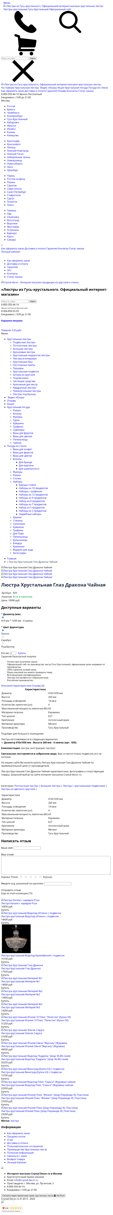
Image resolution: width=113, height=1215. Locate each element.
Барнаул (12, 233)
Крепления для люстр (25, 384)
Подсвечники (20, 378)
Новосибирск (15, 163)
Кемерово (13, 135)
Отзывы (62, 90)
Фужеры (17, 416)
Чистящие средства (24, 381)
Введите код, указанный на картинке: (22, 883)
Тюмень (11, 210)
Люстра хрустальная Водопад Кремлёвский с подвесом (32, 955)
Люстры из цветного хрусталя (18, 789)
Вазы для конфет (22, 449)
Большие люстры (23, 348)
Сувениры (18, 429)
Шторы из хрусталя (24, 374)
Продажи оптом (16, 1136)
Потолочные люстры (25, 345)
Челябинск (13, 112)
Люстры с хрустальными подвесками (84, 785)
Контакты (72, 90)
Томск (10, 205)
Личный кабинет (10, 251)
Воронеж (12, 223)
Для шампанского (29, 468)
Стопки (17, 478)
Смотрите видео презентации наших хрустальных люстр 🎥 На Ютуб (33, 1196)
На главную (7, 87)
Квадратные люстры (24, 387)
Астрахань (13, 230)
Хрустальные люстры (27, 87)
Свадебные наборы (30, 514)
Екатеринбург (15, 116)
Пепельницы (20, 439)
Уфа (9, 213)
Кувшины (18, 423)
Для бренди (25, 462)
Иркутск (11, 125)
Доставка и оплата (35, 90)
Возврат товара (16, 1159)
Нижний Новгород (17, 150)
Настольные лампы (24, 365)
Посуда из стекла (98, 87)
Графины (18, 426)
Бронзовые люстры (24, 352)
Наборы (17, 481)
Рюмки (17, 410)
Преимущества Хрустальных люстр (27, 1149)
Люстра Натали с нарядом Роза (19, 903)
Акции (61, 87)
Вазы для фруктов (23, 433)
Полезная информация (20, 1152)
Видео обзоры (48, 87)
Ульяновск (13, 217)
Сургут (10, 198)
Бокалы (17, 413)
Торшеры (18, 368)
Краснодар (13, 141)
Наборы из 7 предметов (32, 504)
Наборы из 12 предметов (33, 494)
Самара (11, 239)
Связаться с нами (17, 1156)
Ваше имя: (7, 847)
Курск (10, 236)
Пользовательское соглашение (25, 1146)
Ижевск (11, 128)
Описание (7, 685)
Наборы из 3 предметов (32, 510)
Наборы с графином (30, 491)
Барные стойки (27, 485)
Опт (9, 270)
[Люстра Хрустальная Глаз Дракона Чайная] (26, 570)
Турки (16, 420)
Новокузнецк (14, 160)
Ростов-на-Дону (16, 179)
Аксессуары (19, 553)
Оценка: (5, 877)
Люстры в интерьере (25, 358)
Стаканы (18, 520)
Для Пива (18, 533)
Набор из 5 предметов (32, 507)
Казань (11, 132)
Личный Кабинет (16, 1162)
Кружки (17, 517)
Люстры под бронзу (24, 394)
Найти (32, 58)
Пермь (11, 175)
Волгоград (13, 220)
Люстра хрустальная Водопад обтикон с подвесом (30, 916)
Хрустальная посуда (76, 87)
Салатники (19, 523)
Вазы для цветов (22, 436)
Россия (11, 106)
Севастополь (14, 188)
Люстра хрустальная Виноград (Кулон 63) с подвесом (31, 1072)
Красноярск (14, 144)
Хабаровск (13, 122)
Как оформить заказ (12, 90)
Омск (10, 167)
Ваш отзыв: (7, 854)
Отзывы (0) (38, 685)
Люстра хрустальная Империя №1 (20, 981)
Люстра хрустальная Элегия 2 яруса (21, 1033)
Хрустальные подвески (26, 371)
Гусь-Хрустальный (17, 119)
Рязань (11, 182)
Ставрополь (14, 195)
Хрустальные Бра (23, 361)
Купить (22, 653)
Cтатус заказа (86, 90)
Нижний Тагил (15, 154)
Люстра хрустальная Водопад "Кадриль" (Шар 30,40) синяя (34, 1059)
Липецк (11, 147)
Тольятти (12, 201)
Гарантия (51, 90)
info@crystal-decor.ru (26, 1180)
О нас (10, 1139)
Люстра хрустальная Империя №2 (20, 994)
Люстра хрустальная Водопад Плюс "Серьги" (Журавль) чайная (37, 1085)
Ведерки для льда (23, 549)
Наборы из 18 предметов (33, 488)
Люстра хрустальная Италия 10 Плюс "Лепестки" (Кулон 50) (34, 1020)
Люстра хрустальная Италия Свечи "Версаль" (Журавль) (33, 1046)
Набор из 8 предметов (32, 501)
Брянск (11, 109)
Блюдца (17, 543)
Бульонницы (20, 540)
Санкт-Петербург (16, 192)
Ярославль (13, 226)
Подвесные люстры (24, 342)
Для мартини (26, 465)
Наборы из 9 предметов (32, 497)
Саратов (11, 185)
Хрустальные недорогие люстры (31, 355)
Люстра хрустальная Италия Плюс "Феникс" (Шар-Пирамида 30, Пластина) (43, 1098)
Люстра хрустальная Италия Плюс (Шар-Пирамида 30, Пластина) (38, 1111)
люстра (15, 1120)
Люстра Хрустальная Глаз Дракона (21, 968)
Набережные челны (18, 157)
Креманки (18, 546)
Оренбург (12, 170)
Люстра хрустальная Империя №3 (20, 1007)
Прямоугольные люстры (27, 391)
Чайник (17, 442)
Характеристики (22, 685)
